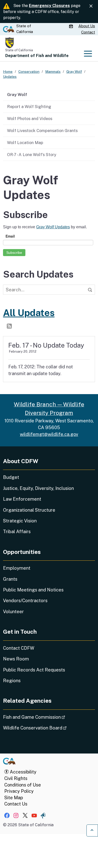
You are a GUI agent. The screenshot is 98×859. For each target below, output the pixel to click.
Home (8, 72)
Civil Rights (15, 778)
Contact (88, 32)
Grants (10, 579)
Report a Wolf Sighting (29, 106)
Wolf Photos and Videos (29, 118)
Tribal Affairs (17, 531)
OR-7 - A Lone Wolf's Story (31, 154)
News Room (16, 658)
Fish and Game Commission (48, 717)
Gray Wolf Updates (53, 227)
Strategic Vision (20, 520)
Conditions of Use (22, 784)
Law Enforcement (22, 499)
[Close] (90, 6)
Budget (11, 477)
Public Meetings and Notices (33, 589)
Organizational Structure (29, 510)
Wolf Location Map (25, 142)
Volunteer (13, 611)
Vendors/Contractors (25, 600)
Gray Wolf (17, 94)
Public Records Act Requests (34, 669)
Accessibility (22, 771)
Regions (12, 680)
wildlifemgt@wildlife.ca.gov (49, 434)
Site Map (13, 797)
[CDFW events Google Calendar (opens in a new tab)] (71, 26)
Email (10, 236)
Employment (16, 568)
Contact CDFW (18, 648)
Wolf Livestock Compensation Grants (42, 130)
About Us (86, 26)
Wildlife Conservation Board (49, 727)
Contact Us (15, 803)
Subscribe (14, 253)
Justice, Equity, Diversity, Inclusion (38, 488)
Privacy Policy (19, 791)
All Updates (29, 312)
